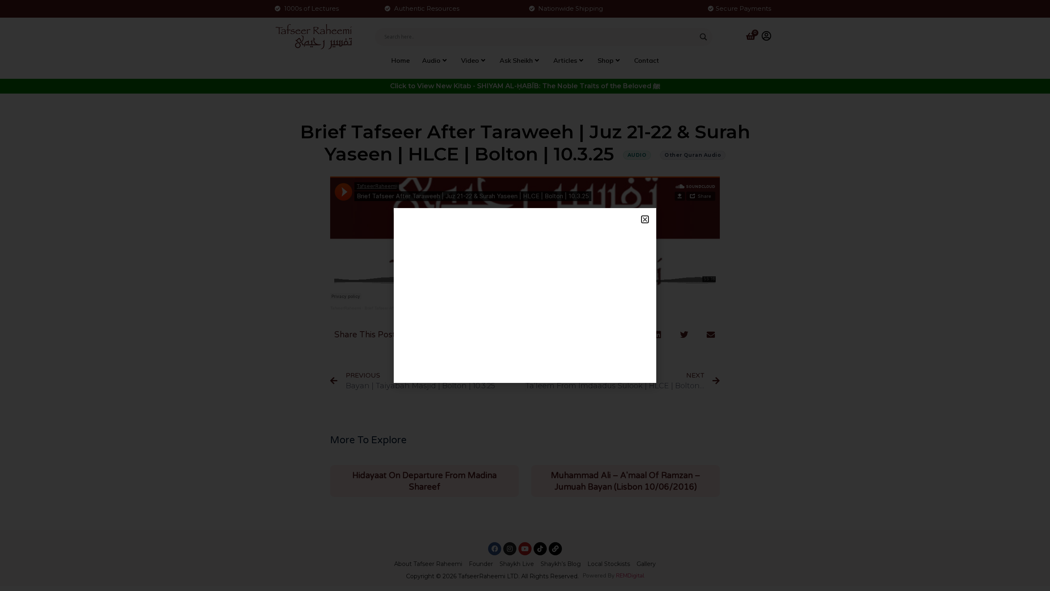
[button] (645, 219)
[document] (525, 295)
